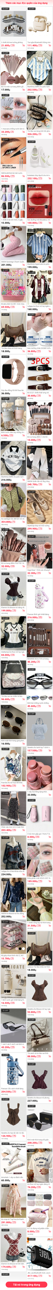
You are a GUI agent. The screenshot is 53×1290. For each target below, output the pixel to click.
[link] (13, 24)
